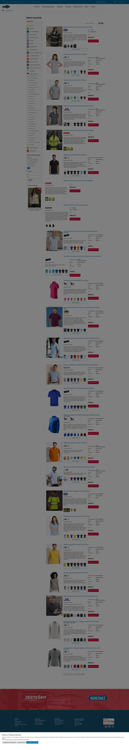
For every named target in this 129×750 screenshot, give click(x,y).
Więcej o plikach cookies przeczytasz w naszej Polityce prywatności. (15, 739)
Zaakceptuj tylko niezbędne (9, 742)
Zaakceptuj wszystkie (32, 742)
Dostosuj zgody (21, 742)
